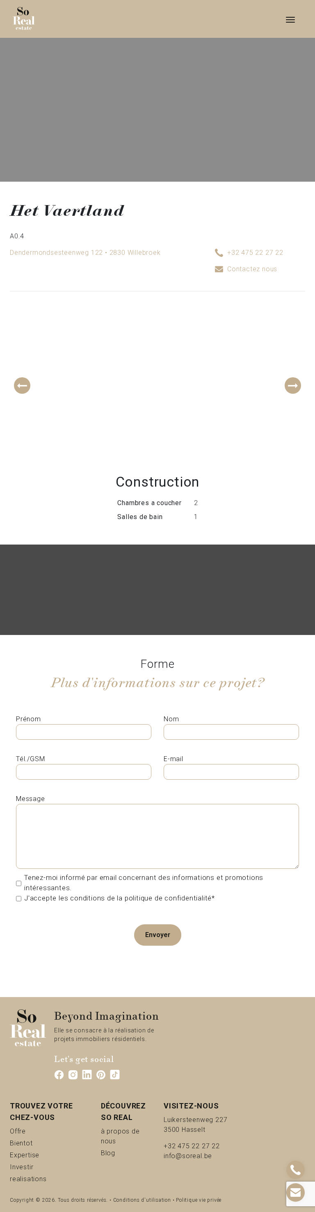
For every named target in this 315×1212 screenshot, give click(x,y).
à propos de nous (126, 1136)
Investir (35, 1167)
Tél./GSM (30, 759)
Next (293, 385)
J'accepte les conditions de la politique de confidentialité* (119, 898)
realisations (45, 1179)
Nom (171, 719)
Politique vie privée (198, 1200)
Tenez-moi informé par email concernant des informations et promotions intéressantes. (143, 883)
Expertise (41, 1155)
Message (30, 799)
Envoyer (157, 935)
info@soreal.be (188, 1156)
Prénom (28, 719)
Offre (28, 1131)
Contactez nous (252, 269)
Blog (117, 1153)
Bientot (35, 1143)
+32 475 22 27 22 (255, 252)
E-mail (173, 759)
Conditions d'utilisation (142, 1200)
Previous (22, 385)
